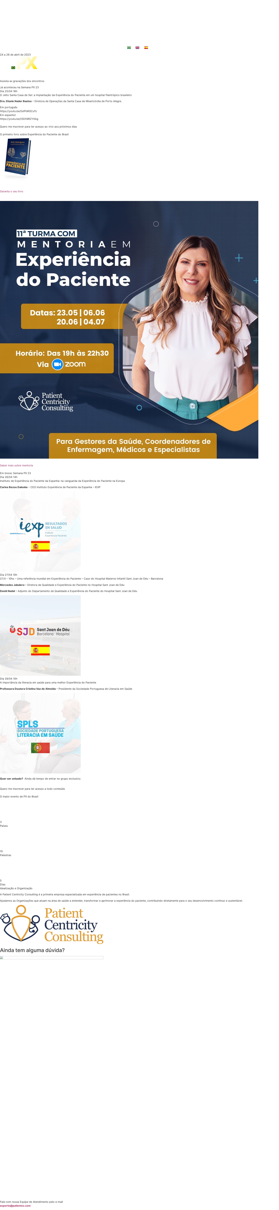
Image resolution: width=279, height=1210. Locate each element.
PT (133, 48)
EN (141, 48)
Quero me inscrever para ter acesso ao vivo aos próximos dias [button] (38, 126)
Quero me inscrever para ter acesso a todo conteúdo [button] (32, 788)
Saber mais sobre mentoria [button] (16, 465)
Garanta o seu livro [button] (11, 191)
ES (150, 48)
